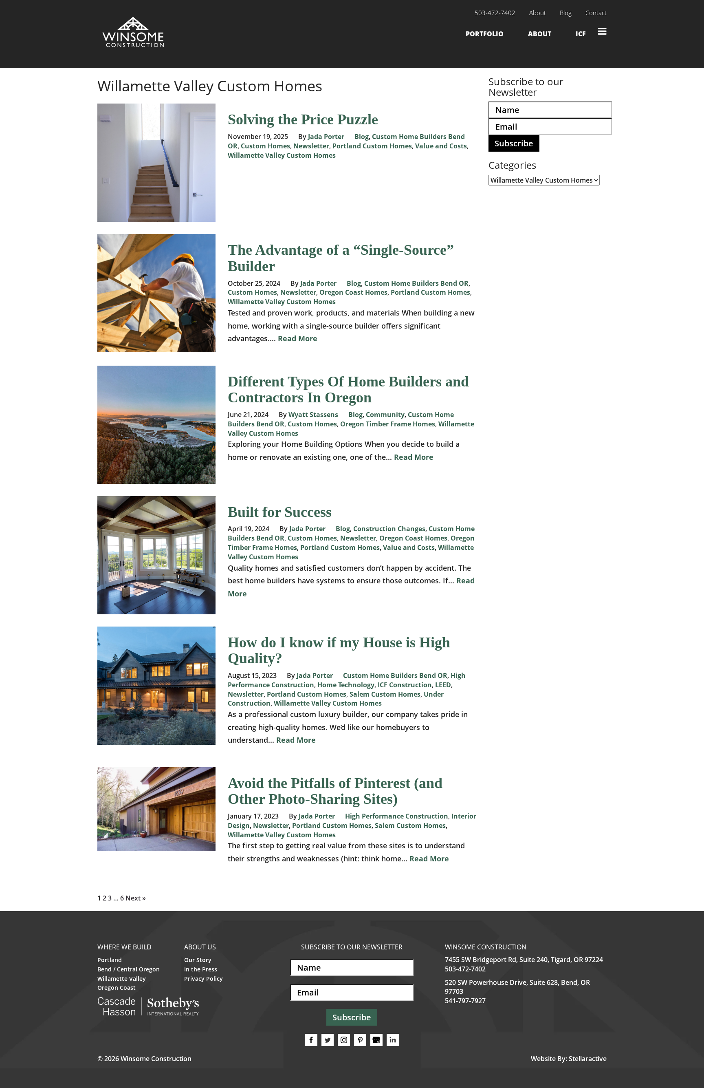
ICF (581, 33)
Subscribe (514, 143)
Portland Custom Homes (372, 145)
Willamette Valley (121, 978)
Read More (297, 338)
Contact (596, 13)
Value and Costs (441, 145)
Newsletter (311, 145)
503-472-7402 (465, 968)
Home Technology (345, 684)
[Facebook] (311, 1040)
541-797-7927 (465, 1000)
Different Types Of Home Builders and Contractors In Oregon (348, 389)
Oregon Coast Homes (353, 292)
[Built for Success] (156, 609)
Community (385, 414)
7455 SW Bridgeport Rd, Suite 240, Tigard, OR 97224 (524, 959)
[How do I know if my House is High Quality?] (156, 739)
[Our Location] (376, 1040)
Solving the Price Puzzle (303, 119)
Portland (109, 960)
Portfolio (485, 33)
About (537, 13)
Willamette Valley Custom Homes (282, 155)
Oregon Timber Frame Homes (387, 423)
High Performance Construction (396, 816)
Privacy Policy (203, 978)
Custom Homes (265, 145)
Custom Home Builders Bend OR (416, 283)
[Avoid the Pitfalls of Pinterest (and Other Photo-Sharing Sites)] (156, 846)
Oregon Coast (116, 987)
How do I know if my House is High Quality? (339, 650)
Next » (135, 898)
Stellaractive (588, 1058)
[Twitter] (327, 1040)
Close (602, 31)
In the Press (200, 969)
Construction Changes (389, 528)
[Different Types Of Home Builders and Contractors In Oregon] (156, 478)
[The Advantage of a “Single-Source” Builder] (156, 347)
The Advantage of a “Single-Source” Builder (341, 258)
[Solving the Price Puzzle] (156, 217)
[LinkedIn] (393, 1040)
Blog (566, 13)
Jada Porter (326, 136)
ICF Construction (405, 684)
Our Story (197, 960)
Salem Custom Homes (385, 694)
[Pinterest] (360, 1040)
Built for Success (280, 512)
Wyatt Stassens (313, 414)
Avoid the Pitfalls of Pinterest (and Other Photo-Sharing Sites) (335, 791)
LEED (443, 684)
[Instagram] (344, 1040)
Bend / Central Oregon (128, 969)
